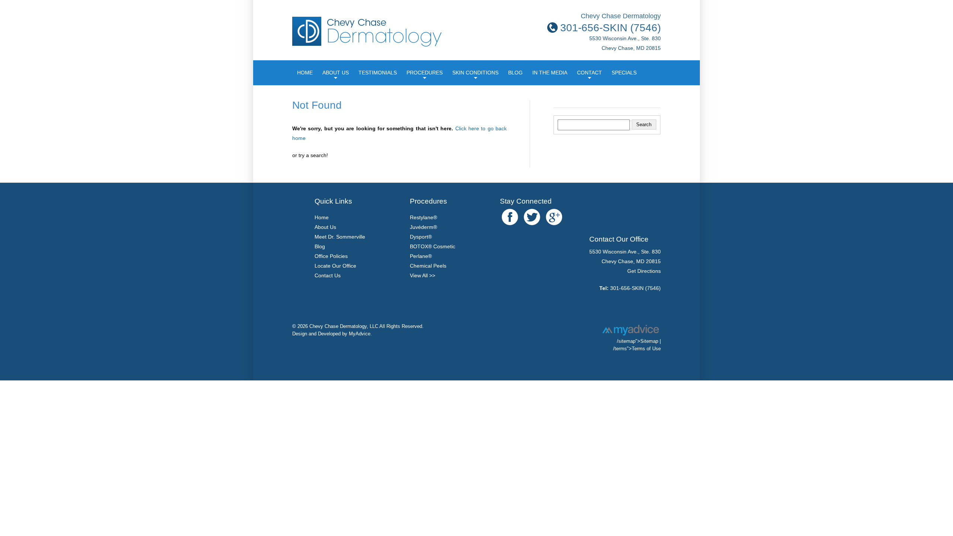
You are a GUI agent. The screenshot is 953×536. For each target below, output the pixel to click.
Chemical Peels (428, 266)
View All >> (422, 275)
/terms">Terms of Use (637, 348)
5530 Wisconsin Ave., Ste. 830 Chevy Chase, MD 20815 (625, 37)
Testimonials (377, 73)
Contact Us (328, 275)
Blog (515, 73)
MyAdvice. (360, 333)
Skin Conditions (475, 73)
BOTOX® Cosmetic (432, 246)
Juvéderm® (423, 227)
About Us (335, 73)
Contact (589, 73)
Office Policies (331, 256)
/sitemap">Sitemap (637, 341)
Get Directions (644, 271)
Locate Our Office (335, 266)
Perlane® (421, 256)
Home (305, 73)
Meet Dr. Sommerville (340, 237)
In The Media (549, 73)
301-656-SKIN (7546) (635, 288)
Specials (624, 73)
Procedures (425, 73)
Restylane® (423, 217)
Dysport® (421, 237)
